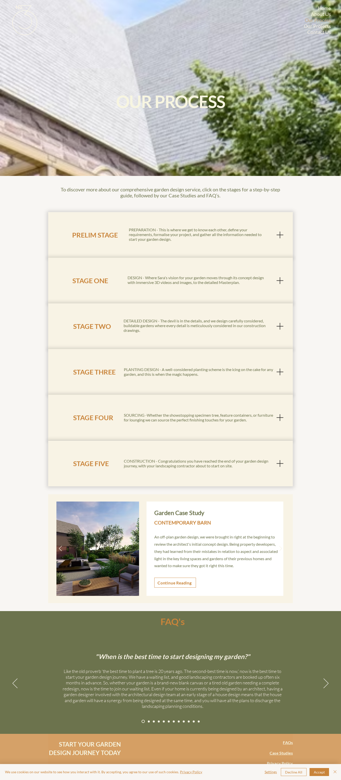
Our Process (322, 20)
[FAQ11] (194, 721)
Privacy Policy (191, 772)
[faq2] (149, 721)
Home (324, 8)
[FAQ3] (154, 721)
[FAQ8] (179, 721)
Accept (319, 772)
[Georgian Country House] (170, 592)
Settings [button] (271, 772)
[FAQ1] (143, 721)
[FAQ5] (164, 721)
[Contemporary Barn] (164, 592)
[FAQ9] (184, 721)
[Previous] (60, 548)
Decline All (293, 772)
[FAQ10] (189, 721)
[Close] (335, 772)
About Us (322, 14)
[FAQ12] (199, 721)
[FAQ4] (159, 721)
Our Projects (322, 26)
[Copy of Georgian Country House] (176, 592)
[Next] (281, 548)
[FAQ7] (174, 721)
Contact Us (322, 32)
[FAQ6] (169, 721)
